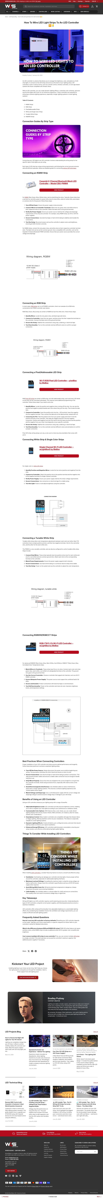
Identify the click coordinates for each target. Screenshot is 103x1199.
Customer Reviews (48, 1149)
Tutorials (87, 1)
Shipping (70, 1192)
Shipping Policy (63, 1153)
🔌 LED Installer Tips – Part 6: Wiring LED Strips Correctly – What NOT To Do (62, 1104)
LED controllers (36, 872)
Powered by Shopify (21, 1193)
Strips (24, 11)
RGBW (26, 197)
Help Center (11, 1170)
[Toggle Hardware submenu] (71, 12)
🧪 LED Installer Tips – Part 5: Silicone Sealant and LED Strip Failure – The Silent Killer (86, 1104)
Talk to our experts (21, 1134)
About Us (46, 1145)
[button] (97, 6)
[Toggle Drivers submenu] (36, 12)
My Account (63, 1145)
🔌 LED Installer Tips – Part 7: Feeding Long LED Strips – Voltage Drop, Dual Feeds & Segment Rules (38, 1103)
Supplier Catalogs (48, 1157)
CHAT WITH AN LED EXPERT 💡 (28, 977)
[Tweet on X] (28, 951)
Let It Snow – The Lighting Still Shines (86, 1055)
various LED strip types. (69, 168)
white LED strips (38, 466)
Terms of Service (64, 1155)
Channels (15, 11)
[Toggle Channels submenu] (20, 12)
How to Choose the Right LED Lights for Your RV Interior (14, 1038)
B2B (70, 1)
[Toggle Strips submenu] (28, 12)
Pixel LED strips (29, 398)
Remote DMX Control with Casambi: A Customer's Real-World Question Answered (14, 1104)
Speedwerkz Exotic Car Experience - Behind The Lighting (39, 1050)
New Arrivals (85, 11)
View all (95, 1031)
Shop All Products (48, 1155)
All (7, 11)
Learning (46, 1153)
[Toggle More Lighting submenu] (61, 12)
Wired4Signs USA (12, 1193)
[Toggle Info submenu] (78, 12)
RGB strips (34, 306)
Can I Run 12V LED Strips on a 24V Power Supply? (62, 1052)
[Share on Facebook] (32, 951)
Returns (76, 1192)
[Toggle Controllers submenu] (48, 12)
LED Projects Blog (13, 16)
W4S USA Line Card (48, 1151)
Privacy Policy (63, 1149)
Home (6, 16)
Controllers (43, 11)
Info (75, 11)
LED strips (76, 936)
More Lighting (55, 11)
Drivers (32, 11)
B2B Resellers (63, 1147)
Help (74, 1)
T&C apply (38, 1)
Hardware (67, 11)
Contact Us (46, 1147)
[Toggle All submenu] (10, 12)
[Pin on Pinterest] (35, 951)
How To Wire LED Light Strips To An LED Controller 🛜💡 (30, 16)
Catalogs (80, 1)
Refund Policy (63, 1151)
